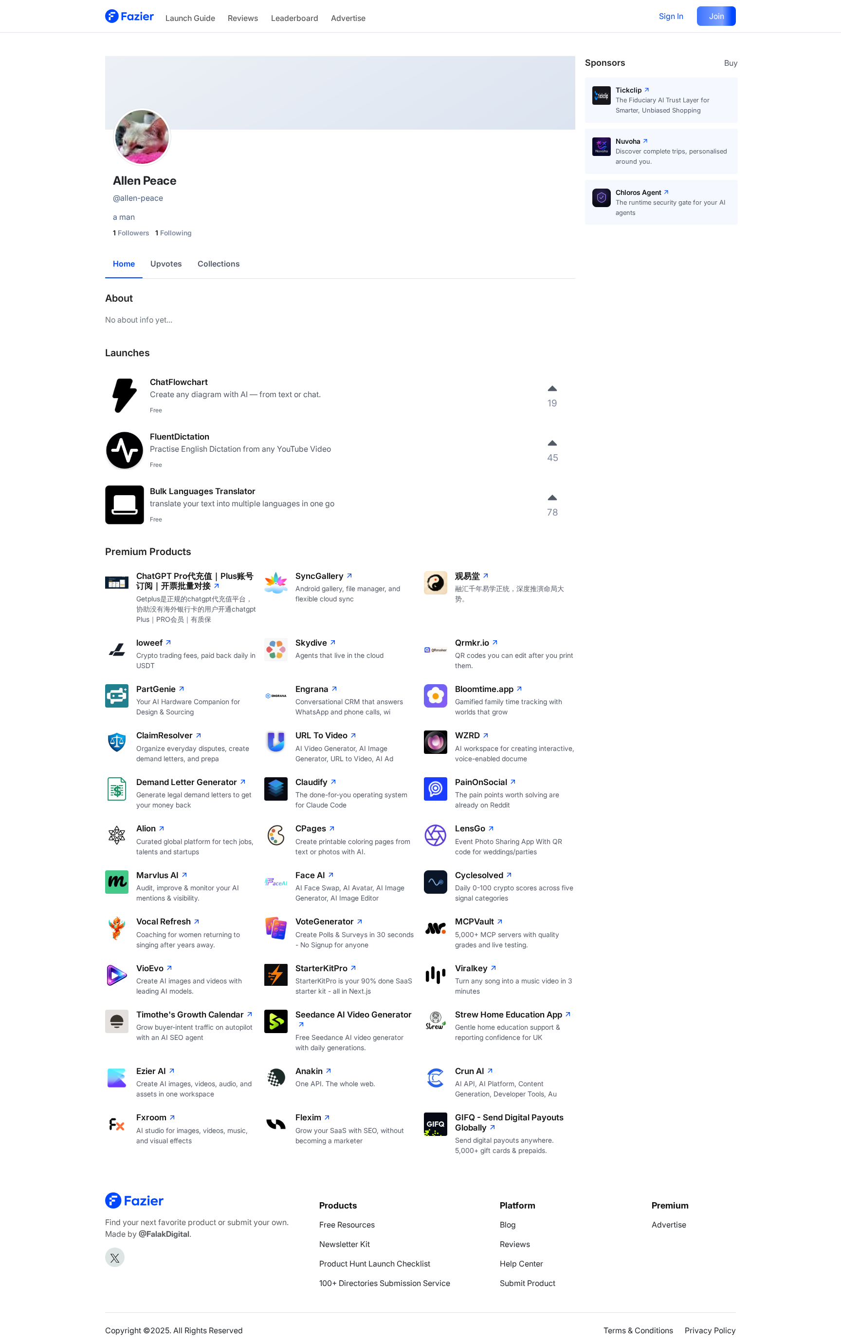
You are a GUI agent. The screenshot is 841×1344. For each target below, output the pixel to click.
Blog (508, 1224)
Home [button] (124, 264)
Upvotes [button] (166, 264)
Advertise (348, 18)
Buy (731, 63)
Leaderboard (294, 18)
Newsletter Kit (344, 1244)
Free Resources (347, 1224)
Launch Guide (190, 18)
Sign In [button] (671, 16)
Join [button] (716, 16)
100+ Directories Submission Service (384, 1283)
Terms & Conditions (638, 1330)
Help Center (521, 1263)
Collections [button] (219, 264)
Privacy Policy (710, 1330)
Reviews (243, 18)
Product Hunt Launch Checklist (374, 1263)
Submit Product (527, 1283)
